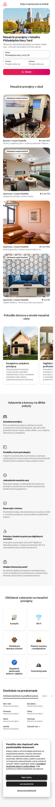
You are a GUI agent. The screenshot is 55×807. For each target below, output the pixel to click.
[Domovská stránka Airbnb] (5, 4)
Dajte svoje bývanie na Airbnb (34, 4)
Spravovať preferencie (26, 790)
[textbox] (14, 64)
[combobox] (26, 55)
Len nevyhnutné (26, 784)
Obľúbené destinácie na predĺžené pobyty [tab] (20, 696)
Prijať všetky (26, 777)
